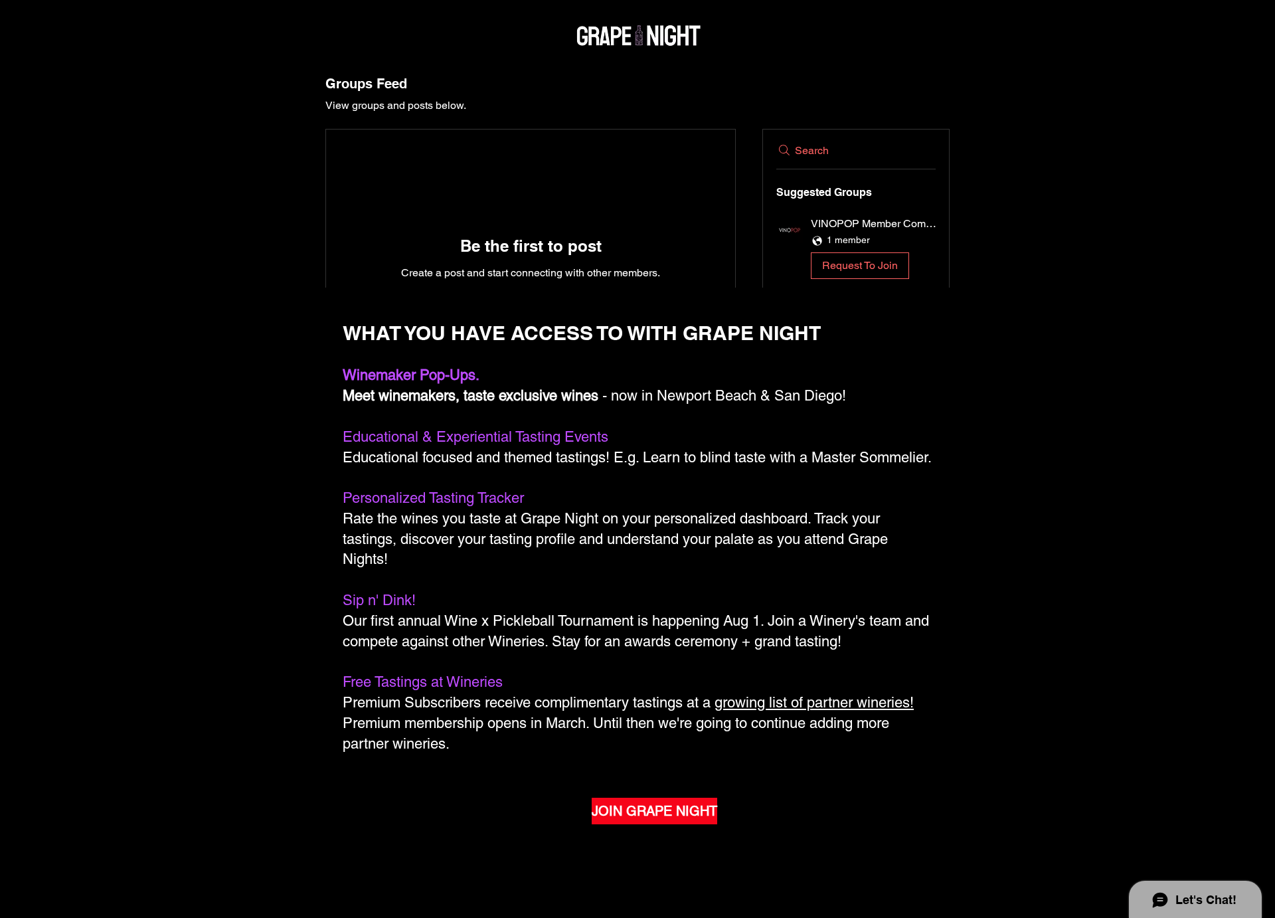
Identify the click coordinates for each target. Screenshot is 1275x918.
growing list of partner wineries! (814, 702)
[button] (856, 250)
